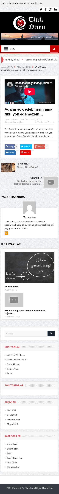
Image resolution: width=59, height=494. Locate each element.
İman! (9, 373)
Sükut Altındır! (13, 364)
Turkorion (14, 119)
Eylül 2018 (12, 415)
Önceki (24, 163)
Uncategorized (13, 467)
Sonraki (34, 177)
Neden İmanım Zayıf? (17, 359)
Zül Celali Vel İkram (16, 355)
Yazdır (40, 122)
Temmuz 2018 (13, 419)
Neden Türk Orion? (27, 167)
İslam (9, 453)
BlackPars (30, 488)
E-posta (51, 122)
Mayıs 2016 (12, 424)
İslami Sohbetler (14, 458)
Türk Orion (12, 462)
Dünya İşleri (18, 122)
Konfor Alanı (11, 286)
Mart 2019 (11, 410)
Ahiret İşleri (12, 444)
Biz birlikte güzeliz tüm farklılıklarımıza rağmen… (28, 182)
